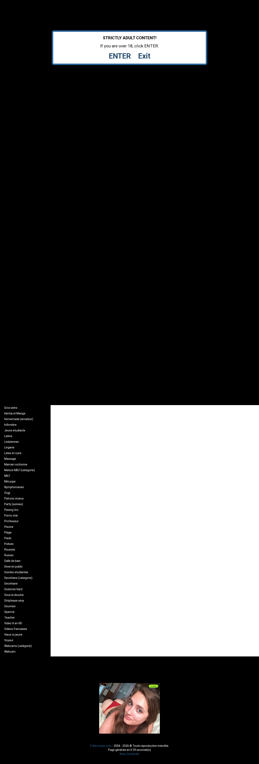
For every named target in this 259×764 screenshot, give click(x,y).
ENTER (120, 56)
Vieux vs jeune (13, 634)
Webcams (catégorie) (18, 646)
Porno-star (11, 515)
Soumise (10, 606)
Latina (8, 436)
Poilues (9, 543)
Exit (144, 56)
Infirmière (10, 424)
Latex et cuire (12, 453)
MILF (7, 475)
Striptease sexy (14, 600)
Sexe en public (13, 566)
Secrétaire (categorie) (18, 577)
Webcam (10, 651)
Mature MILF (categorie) (19, 470)
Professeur (11, 521)
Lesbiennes (11, 441)
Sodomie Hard (13, 589)
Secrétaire (11, 583)
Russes (9, 555)
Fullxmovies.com (100, 745)
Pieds (7, 538)
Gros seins (10, 407)
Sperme (9, 612)
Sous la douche (14, 594)
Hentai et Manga (14, 413)
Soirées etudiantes (16, 572)
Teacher (9, 617)
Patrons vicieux (14, 498)
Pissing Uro (11, 509)
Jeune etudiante (14, 430)
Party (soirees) (13, 504)
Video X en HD (13, 623)
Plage (8, 532)
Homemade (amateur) (18, 419)
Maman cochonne (15, 464)
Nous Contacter (129, 753)
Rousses (9, 549)
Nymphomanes (14, 487)
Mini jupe (10, 481)
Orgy (7, 492)
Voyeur (8, 640)
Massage (10, 458)
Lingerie (9, 447)
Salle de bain (12, 560)
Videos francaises (15, 629)
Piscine (8, 526)
